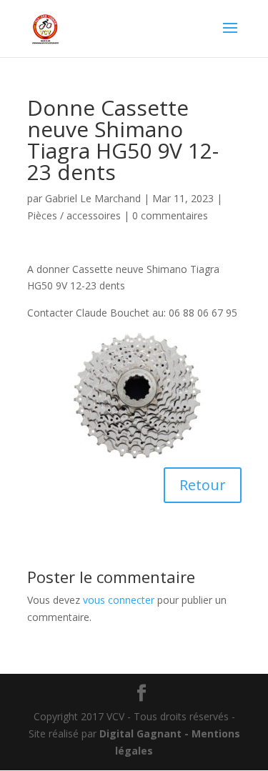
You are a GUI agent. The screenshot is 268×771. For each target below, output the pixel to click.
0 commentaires (170, 215)
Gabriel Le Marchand (93, 198)
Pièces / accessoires (74, 215)
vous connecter (118, 600)
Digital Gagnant (140, 733)
